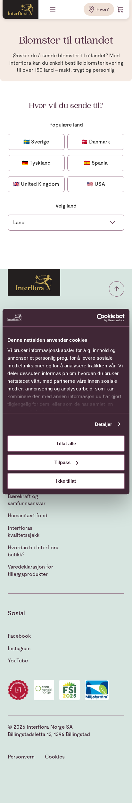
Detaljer (103, 424)
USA (96, 184)
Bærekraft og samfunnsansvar (26, 499)
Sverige (36, 142)
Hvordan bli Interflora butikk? (33, 551)
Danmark (95, 142)
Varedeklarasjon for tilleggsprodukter (30, 570)
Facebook (19, 636)
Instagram (19, 648)
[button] (116, 289)
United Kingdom (36, 184)
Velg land (66, 206)
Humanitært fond (27, 515)
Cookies (55, 757)
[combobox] (66, 223)
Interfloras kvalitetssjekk (23, 531)
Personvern (21, 757)
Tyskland (36, 163)
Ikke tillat (66, 481)
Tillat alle (66, 443)
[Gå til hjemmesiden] (20, 9)
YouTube (18, 661)
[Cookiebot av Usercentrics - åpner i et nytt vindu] (97, 318)
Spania (96, 163)
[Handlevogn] (120, 9)
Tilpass (62, 462)
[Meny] (53, 9)
